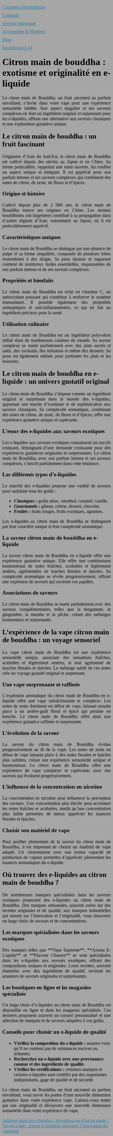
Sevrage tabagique (19, 23)
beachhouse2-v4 (17, 47)
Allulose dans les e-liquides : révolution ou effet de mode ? (55, 1120)
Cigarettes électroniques (24, 7)
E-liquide (10, 15)
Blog (6, 39)
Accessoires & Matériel (23, 31)
